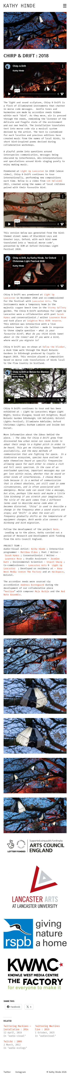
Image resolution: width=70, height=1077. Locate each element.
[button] (35, 30)
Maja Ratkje (42, 591)
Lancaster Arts (41, 301)
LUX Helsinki (54, 181)
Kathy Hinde (19, 5)
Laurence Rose (57, 317)
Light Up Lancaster (32, 171)
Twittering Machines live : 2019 (47, 1028)
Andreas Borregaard (32, 584)
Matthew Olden (29, 552)
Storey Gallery (57, 307)
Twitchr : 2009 (13, 1041)
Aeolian (9, 591)
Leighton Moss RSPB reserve (44, 320)
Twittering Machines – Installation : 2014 (17, 1028)
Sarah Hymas (12, 555)
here (55, 529)
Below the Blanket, (54, 346)
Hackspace (57, 571)
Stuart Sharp (54, 562)
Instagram (20, 1072)
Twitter (7, 1072)
